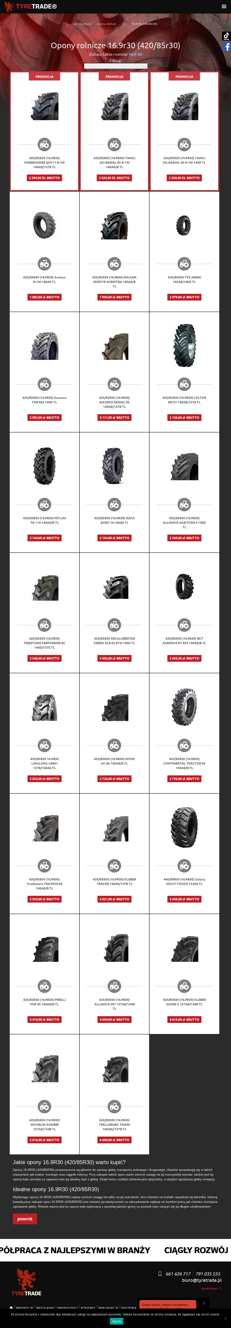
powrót (24, 1218)
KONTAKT (88, 1308)
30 (123, 23)
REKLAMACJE (108, 1308)
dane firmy (210, 1288)
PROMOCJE (24, 1308)
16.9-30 (135, 54)
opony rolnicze (107, 23)
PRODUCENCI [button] (68, 1308)
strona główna (82, 23)
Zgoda (116, 1321)
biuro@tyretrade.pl (202, 1280)
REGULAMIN (45, 1308)
